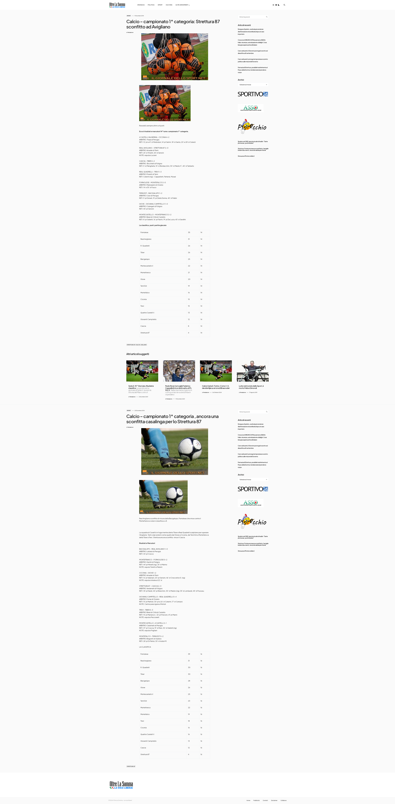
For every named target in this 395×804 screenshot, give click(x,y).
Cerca (267, 17)
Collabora (283, 800)
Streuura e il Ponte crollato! (246, 156)
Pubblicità (256, 800)
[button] (276, 5)
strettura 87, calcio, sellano (137, 344)
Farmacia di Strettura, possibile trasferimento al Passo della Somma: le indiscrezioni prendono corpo (252, 69)
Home (248, 800)
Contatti (265, 800)
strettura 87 (131, 766)
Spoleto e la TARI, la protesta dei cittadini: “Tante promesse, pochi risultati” (253, 142)
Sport (129, 15)
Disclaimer (274, 800)
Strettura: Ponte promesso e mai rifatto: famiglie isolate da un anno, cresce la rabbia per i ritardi (253, 149)
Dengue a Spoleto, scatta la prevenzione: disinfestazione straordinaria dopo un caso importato (251, 31)
